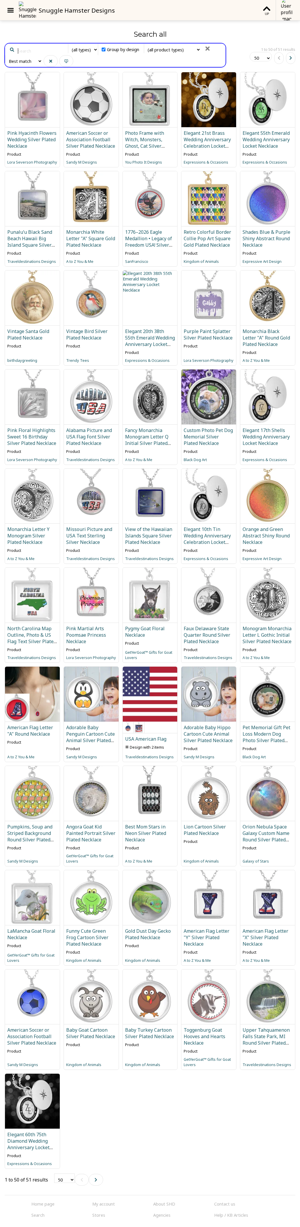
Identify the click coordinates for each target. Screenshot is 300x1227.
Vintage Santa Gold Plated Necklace (28, 334)
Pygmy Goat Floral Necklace (145, 631)
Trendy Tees (77, 360)
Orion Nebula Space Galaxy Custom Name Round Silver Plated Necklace (266, 836)
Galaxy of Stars (256, 861)
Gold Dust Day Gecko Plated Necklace (148, 934)
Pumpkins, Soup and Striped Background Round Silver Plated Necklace (29, 836)
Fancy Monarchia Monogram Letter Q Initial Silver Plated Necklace (146, 440)
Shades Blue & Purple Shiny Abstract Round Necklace (266, 238)
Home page (42, 1204)
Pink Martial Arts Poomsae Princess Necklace (86, 635)
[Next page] (290, 58)
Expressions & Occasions (206, 162)
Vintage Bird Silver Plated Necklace (87, 334)
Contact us (224, 1204)
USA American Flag (145, 739)
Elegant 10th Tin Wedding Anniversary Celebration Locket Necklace (207, 539)
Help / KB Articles (231, 1215)
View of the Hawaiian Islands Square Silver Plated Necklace (148, 535)
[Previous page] (279, 58)
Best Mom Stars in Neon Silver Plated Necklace (145, 833)
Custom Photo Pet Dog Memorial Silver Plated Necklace (208, 436)
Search (38, 1215)
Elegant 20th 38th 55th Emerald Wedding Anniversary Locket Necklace (150, 341)
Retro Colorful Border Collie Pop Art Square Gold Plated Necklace (207, 238)
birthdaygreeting (22, 360)
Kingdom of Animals (201, 261)
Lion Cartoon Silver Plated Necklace (205, 829)
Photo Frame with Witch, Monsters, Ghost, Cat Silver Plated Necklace (144, 143)
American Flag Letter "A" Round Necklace (30, 730)
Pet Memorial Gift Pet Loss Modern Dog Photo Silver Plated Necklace (266, 737)
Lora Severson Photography (32, 162)
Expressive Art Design (262, 261)
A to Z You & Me (79, 261)
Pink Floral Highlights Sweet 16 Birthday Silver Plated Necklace (31, 436)
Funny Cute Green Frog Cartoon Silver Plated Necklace (87, 937)
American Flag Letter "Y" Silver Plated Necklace (206, 937)
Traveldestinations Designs (31, 261)
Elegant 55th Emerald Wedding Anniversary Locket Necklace (266, 139)
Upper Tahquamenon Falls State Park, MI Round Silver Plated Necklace (266, 1040)
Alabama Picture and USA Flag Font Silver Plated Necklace (89, 436)
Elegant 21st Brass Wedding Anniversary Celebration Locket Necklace (207, 143)
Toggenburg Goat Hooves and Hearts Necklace (204, 1036)
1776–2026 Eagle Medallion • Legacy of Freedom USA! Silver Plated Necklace (148, 242)
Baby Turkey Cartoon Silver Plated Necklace (149, 1033)
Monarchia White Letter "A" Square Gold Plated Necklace (90, 238)
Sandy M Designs (81, 162)
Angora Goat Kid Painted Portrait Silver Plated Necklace (90, 833)
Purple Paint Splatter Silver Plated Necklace (208, 334)
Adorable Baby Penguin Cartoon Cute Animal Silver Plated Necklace (90, 737)
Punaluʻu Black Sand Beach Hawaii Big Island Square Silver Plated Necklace (29, 242)
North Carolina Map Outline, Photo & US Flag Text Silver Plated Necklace (31, 638)
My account (103, 1204)
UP (267, 13)
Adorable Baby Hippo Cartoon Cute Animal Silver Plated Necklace (208, 734)
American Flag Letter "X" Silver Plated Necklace (265, 937)
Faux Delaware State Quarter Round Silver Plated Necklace (207, 635)
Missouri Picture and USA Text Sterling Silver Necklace (89, 535)
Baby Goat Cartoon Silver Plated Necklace (90, 1033)
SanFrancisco (136, 261)
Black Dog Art (195, 459)
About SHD (164, 1204)
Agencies (162, 1215)
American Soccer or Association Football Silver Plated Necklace (90, 139)
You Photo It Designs (143, 162)
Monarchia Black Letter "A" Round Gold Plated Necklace (266, 337)
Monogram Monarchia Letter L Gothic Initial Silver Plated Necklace (267, 635)
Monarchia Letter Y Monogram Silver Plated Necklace (28, 535)
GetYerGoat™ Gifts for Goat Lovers (148, 655)
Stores (98, 1215)
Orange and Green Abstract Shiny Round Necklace (266, 535)
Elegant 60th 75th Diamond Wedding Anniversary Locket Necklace (28, 1144)
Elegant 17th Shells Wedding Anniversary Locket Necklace (266, 436)
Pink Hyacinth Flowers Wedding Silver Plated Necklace (32, 139)
